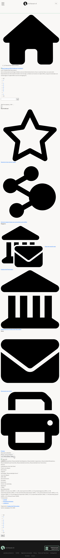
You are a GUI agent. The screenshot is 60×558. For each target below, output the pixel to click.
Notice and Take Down (43, 553)
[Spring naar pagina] (17, 99)
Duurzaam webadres (6, 453)
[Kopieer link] (14, 457)
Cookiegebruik (53, 553)
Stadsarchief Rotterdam (13, 506)
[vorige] (3, 78)
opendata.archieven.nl (8, 553)
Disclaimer (27, 556)
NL (56, 3)
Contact (33, 556)
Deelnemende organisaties (54, 548)
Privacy (35, 553)
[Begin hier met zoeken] (31, 39)
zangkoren (6, 503)
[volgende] (3, 96)
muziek (5, 499)
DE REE (17, 553)
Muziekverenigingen (8, 501)
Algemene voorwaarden (26, 553)
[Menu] (1, 106)
